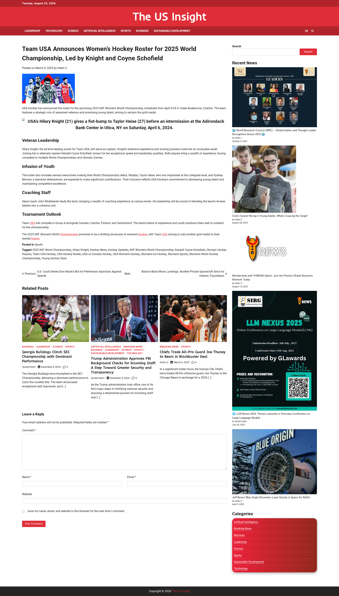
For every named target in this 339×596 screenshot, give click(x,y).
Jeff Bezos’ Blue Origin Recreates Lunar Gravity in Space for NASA (271, 497)
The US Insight (170, 16)
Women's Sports (178, 254)
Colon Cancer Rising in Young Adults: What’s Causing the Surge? (270, 215)
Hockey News (98, 250)
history (35, 238)
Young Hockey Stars (54, 258)
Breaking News (133, 347)
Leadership (32, 30)
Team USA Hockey (44, 254)
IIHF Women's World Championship (151, 250)
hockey (142, 234)
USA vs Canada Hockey (96, 254)
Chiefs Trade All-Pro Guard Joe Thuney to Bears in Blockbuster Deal (192, 354)
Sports (126, 30)
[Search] (312, 31)
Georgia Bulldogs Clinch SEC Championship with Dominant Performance (47, 356)
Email (131, 477)
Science (73, 30)
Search (236, 46)
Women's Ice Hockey (153, 254)
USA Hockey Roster (69, 254)
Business (142, 30)
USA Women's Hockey (126, 254)
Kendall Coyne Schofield (190, 250)
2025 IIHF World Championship (51, 250)
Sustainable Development (172, 30)
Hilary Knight (81, 250)
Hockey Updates (118, 250)
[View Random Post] (306, 31)
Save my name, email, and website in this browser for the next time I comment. (76, 511)
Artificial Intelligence (99, 30)
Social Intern (29, 366)
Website (27, 494)
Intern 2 (62, 68)
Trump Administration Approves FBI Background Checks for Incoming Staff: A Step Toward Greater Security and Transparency (123, 365)
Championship (69, 234)
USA (32, 223)
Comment (29, 430)
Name (26, 477)
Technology (54, 30)
